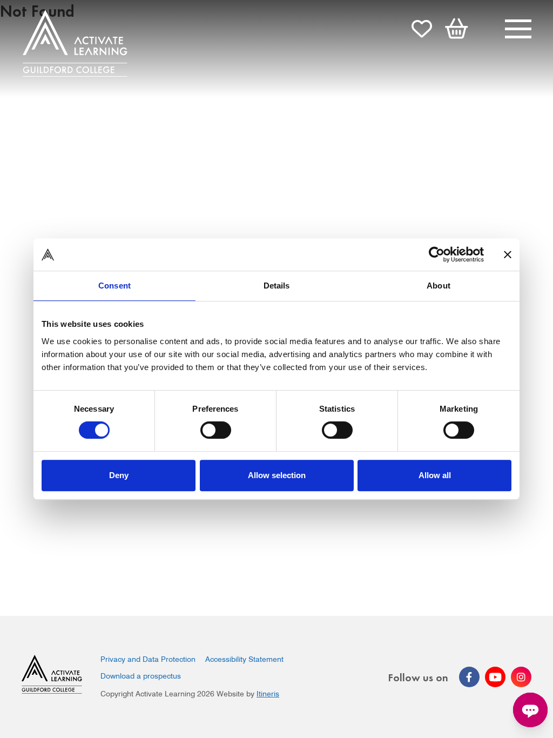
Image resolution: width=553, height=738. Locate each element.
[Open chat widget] (530, 710)
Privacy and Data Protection (147, 659)
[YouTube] (495, 677)
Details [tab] (277, 285)
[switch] (215, 430)
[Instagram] (521, 677)
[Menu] (518, 30)
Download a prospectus (140, 676)
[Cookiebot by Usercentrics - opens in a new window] (436, 254)
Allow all (435, 475)
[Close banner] (507, 254)
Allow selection (277, 475)
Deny (119, 475)
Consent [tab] (114, 285)
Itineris (268, 693)
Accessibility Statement (244, 659)
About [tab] (438, 285)
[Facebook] (469, 677)
